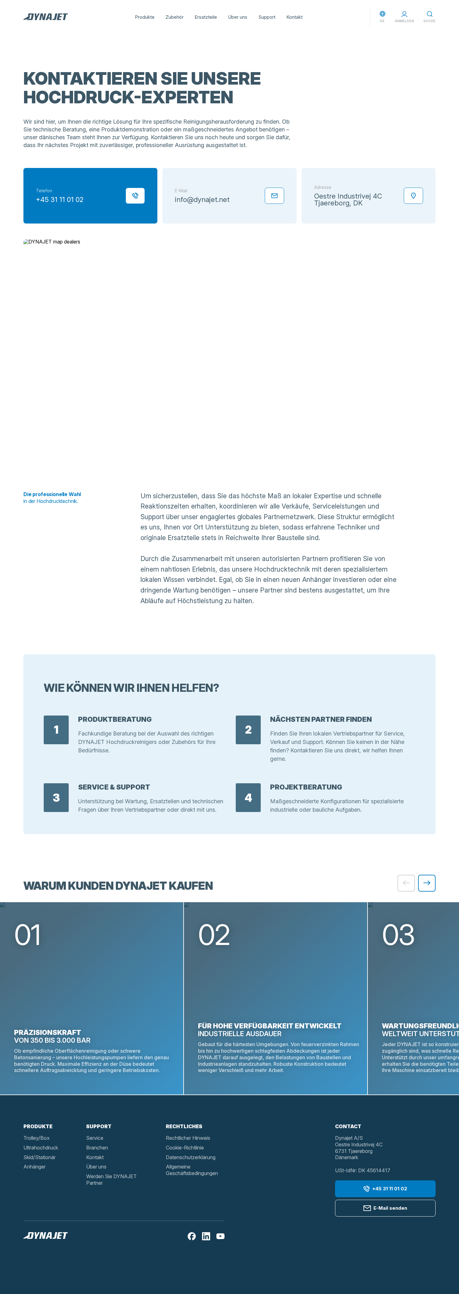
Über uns (237, 17)
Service (94, 1138)
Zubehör (174, 17)
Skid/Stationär (39, 1157)
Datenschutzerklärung (190, 1157)
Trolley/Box (36, 1138)
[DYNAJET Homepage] (45, 17)
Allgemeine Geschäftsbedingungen (192, 1170)
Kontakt (294, 17)
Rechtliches (184, 1126)
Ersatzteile (206, 17)
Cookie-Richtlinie (185, 1147)
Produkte (145, 17)
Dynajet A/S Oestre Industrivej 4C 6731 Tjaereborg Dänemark (359, 1147)
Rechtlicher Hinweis (188, 1138)
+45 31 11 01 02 (389, 1189)
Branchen (97, 1147)
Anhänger (34, 1167)
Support (266, 17)
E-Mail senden (390, 1208)
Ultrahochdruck (40, 1147)
